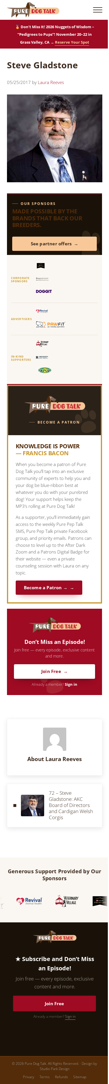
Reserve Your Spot (72, 42)
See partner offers (51, 244)
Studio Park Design (54, 1068)
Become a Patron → (45, 587)
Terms (45, 1076)
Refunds (61, 1076)
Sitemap (79, 1076)
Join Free (51, 671)
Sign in (71, 684)
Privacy (28, 1076)
